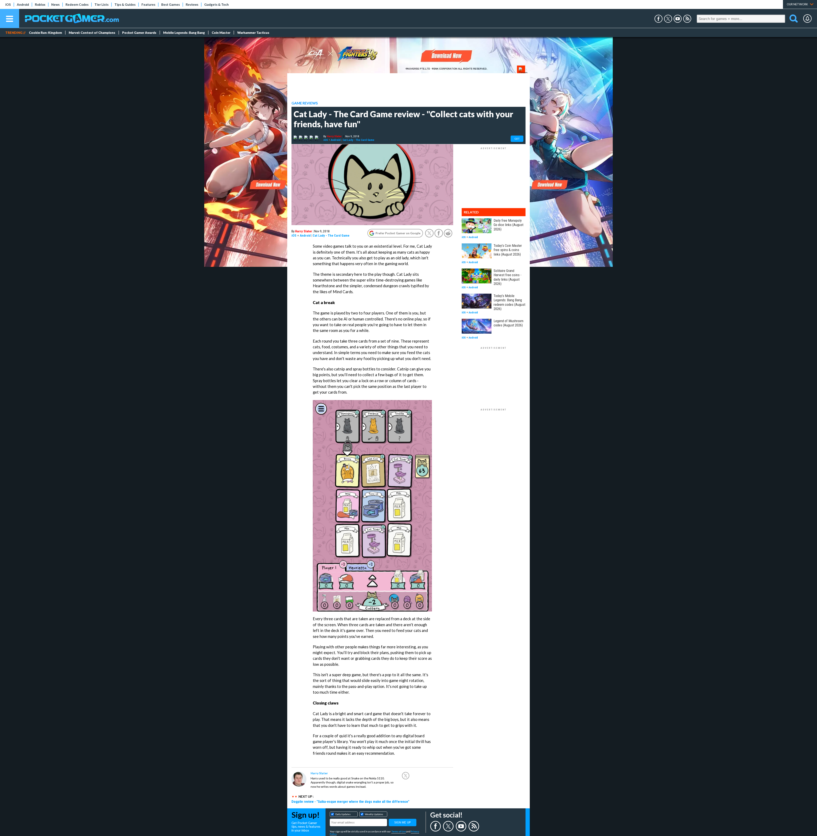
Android (23, 4)
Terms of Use (398, 831)
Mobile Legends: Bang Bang (184, 32)
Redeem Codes (77, 4)
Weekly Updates (374, 814)
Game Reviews (304, 103)
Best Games (170, 4)
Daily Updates (343, 814)
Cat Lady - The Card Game (358, 139)
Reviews (192, 4)
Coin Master (221, 32)
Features (148, 4)
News (55, 4)
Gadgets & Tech (216, 4)
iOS (8, 4)
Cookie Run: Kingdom (45, 32)
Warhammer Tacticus (253, 32)
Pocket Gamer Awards (139, 32)
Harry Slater (334, 136)
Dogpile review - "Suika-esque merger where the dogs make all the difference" (350, 801)
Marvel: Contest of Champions (92, 32)
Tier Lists (101, 4)
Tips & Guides (125, 4)
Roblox (40, 4)
